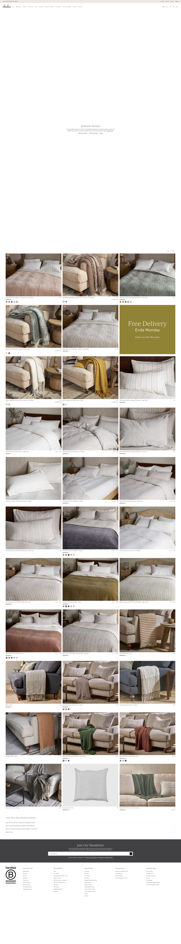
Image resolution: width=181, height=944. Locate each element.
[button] (173, 250)
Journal (162, 1)
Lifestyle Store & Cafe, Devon (61, 875)
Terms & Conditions (91, 857)
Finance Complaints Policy (152, 884)
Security (148, 878)
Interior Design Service (59, 882)
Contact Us (25, 880)
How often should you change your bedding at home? (20, 822)
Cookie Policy (149, 873)
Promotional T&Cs (27, 887)
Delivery (25, 873)
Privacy (101, 857)
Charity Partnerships (89, 891)
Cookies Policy (109, 857)
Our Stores (56, 873)
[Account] (173, 6)
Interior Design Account (121, 878)
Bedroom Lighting (93, 133)
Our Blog (87, 878)
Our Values (87, 875)
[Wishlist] (170, 6)
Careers (86, 895)
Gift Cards (56, 887)
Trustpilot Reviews (27, 889)
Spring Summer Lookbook (60, 880)
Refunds (25, 878)
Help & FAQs (26, 871)
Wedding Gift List (58, 889)
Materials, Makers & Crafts (91, 880)
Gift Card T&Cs (26, 884)
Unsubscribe (149, 880)
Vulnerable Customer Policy (153, 882)
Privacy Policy (149, 871)
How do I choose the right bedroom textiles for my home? (22, 829)
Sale (55, 871)
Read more (110, 131)
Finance (56, 891)
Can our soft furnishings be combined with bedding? (20, 825)
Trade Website (118, 873)
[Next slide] (59, 274)
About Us (87, 873)
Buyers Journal (88, 884)
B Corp (86, 893)
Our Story (87, 871)
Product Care (88, 882)
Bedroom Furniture (82, 133)
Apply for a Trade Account (121, 871)
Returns (25, 875)
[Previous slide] (8, 274)
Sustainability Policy (89, 887)
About (167, 1)
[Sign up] (131, 853)
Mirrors (101, 133)
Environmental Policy (90, 889)
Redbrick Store (57, 878)
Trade (176, 1)
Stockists (56, 884)
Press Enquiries (119, 875)
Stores (172, 1)
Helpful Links (9, 832)
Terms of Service (27, 882)
